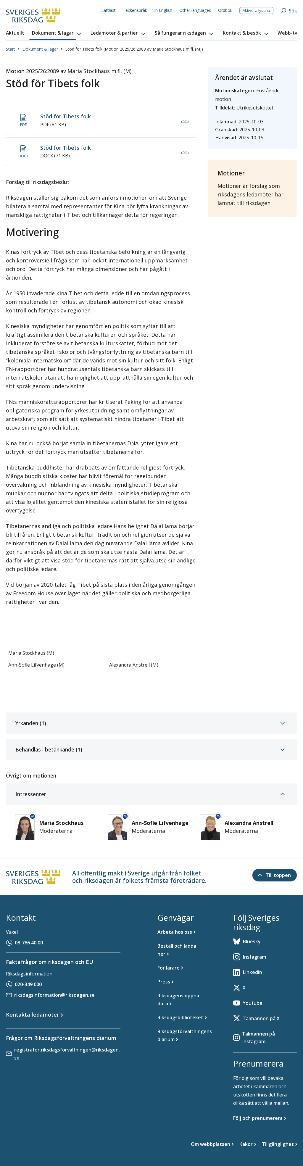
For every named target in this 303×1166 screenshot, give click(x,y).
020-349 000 (28, 984)
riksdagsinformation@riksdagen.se (54, 995)
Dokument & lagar (40, 49)
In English (163, 10)
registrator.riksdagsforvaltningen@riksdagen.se (67, 1053)
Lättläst (108, 10)
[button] (57, 33)
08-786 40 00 (29, 942)
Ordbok (225, 10)
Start (10, 49)
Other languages (195, 10)
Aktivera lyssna (256, 10)
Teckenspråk (135, 10)
